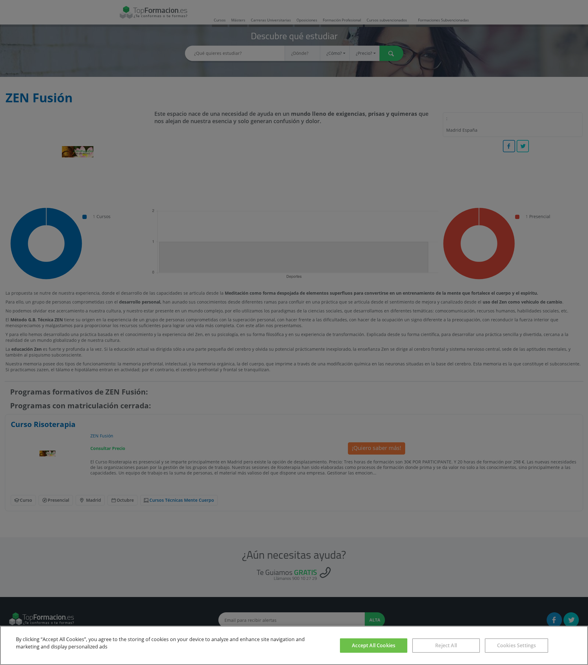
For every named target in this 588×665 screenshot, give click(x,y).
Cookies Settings (516, 645)
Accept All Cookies (373, 645)
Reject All (446, 645)
